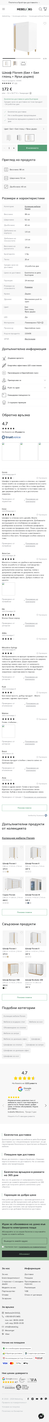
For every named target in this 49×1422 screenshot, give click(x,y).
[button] (24, 2)
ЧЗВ (26, 1291)
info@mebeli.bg (11, 1327)
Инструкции (30, 339)
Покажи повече (24, 808)
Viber (7, 1334)
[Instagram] (33, 1399)
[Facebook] (29, 1399)
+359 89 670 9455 (12, 1316)
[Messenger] (42, 1399)
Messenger (9, 1330)
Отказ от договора (33, 1295)
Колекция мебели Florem (18, 838)
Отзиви (5, 1295)
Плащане (29, 1278)
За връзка (6, 1298)
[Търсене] (40, 9)
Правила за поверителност (14, 1402)
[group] (11, 451)
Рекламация (30, 1287)
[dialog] (24, 101)
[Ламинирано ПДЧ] (42, 322)
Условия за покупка (11, 1407)
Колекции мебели (20, 16)
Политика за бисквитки (12, 1411)
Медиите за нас (9, 1287)
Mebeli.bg (6, 16)
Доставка (29, 1274)
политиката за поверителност (32, 1247)
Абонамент (24, 1254)
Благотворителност (11, 1278)
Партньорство (8, 1291)
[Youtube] (38, 1399)
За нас (5, 1274)
